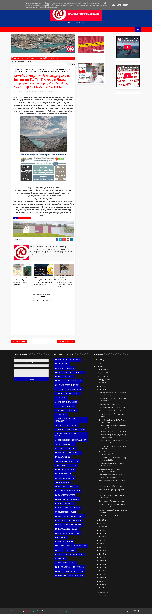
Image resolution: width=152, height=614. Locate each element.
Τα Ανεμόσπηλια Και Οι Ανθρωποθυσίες (112, 407)
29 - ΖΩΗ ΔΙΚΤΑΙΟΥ (62, 482)
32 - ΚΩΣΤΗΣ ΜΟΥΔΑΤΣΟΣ (65, 495)
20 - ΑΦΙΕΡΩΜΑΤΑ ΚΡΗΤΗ (65, 444)
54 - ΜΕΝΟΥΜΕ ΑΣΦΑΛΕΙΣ (65, 563)
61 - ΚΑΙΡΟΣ (79, 571)
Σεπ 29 (101, 386)
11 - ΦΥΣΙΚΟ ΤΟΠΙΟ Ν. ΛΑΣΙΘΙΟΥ (67, 394)
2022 (98, 360)
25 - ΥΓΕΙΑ (72, 465)
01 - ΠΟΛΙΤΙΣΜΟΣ (25, 69)
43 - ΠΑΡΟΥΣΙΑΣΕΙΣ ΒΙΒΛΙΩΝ (66, 529)
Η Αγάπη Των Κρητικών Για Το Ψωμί (111, 486)
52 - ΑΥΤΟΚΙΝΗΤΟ (77, 554)
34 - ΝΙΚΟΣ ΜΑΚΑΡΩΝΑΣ (64, 504)
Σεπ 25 (101, 527)
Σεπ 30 (101, 383)
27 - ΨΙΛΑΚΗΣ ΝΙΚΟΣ (63, 474)
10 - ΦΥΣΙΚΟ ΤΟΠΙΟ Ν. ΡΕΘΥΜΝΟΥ (68, 389)
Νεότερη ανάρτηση (19, 341)
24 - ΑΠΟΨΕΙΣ (60, 465)
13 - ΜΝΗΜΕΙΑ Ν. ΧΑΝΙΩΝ (65, 406)
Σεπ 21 (101, 540)
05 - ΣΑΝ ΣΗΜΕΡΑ (77, 372)
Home (16, 69)
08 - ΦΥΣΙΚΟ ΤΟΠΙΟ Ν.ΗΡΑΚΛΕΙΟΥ (68, 381)
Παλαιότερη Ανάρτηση (65, 341)
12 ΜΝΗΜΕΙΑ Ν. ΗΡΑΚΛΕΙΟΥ (66, 402)
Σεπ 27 (101, 520)
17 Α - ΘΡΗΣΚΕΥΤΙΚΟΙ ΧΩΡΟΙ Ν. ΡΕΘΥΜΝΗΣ (67, 435)
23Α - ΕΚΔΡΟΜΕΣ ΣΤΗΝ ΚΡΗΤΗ (67, 461)
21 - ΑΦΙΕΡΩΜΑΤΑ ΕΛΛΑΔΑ (65, 448)
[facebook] (124, 610)
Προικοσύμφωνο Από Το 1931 (109, 404)
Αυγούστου (102, 592)
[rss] (138, 610)
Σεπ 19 (101, 547)
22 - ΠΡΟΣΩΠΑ (60, 453)
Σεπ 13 (101, 568)
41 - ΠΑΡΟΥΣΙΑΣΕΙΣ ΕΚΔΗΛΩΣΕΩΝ (68, 520)
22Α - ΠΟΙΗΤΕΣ (75, 453)
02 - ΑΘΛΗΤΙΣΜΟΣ (62, 364)
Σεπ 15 (101, 561)
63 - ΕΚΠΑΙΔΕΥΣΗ (76, 576)
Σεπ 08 (101, 584)
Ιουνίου (100, 599)
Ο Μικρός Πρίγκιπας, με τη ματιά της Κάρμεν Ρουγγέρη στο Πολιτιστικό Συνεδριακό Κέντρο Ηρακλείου (43, 281)
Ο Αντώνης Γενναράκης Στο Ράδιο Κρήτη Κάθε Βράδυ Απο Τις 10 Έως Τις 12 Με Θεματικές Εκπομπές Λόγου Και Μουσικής (90, 57)
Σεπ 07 (101, 588)
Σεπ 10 (101, 578)
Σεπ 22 (101, 537)
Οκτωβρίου (102, 376)
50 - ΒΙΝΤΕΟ (71, 550)
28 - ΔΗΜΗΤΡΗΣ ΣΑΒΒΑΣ (64, 478)
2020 (98, 366)
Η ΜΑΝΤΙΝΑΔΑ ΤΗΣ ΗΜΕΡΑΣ (109, 516)
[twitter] (127, 610)
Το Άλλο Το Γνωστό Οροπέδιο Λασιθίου (113, 431)
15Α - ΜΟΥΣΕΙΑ (61, 415)
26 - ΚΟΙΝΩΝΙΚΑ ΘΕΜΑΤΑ (65, 470)
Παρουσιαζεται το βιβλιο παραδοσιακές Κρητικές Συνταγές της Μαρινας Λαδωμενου (21, 281)
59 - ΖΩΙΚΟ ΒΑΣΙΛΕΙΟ (63, 571)
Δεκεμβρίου (102, 370)
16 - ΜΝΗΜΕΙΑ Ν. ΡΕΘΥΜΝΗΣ (66, 425)
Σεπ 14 (101, 564)
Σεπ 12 (101, 571)
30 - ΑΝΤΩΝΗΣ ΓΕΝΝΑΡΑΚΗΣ (66, 487)
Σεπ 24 (101, 530)
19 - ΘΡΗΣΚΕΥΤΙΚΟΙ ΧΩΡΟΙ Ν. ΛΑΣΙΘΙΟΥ (71, 440)
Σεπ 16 (101, 557)
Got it (125, 5)
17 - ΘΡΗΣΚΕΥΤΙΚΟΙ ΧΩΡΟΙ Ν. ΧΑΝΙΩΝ (70, 429)
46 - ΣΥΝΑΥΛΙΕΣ (61, 537)
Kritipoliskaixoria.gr (61, 611)
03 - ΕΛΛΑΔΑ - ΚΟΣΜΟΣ (64, 368)
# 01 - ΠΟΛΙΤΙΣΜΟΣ (24, 218)
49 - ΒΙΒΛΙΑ (59, 550)
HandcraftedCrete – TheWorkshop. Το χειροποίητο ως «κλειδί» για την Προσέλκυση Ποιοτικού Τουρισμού (63, 282)
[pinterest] (134, 610)
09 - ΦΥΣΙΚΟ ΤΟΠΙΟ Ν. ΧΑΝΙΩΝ (67, 385)
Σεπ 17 (101, 554)
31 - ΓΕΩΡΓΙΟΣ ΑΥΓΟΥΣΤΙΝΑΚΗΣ (67, 491)
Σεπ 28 (101, 390)
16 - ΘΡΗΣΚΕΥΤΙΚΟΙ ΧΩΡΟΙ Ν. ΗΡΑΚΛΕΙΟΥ (66, 420)
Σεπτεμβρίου (102, 380)
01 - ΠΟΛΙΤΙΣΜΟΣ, (53, 91)
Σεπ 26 (101, 523)
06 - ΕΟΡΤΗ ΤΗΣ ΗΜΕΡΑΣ (64, 377)
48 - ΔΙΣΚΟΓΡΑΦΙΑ (80, 546)
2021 (98, 363)
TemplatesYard (35, 611)
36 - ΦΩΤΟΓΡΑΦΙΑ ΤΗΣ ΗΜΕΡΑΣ (67, 508)
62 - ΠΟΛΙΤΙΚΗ (60, 576)
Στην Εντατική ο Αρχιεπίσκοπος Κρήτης (112, 501)
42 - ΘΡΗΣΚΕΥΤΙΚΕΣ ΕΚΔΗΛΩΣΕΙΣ (68, 525)
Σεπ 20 (101, 544)
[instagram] (131, 610)
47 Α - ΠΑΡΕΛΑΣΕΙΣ (62, 546)
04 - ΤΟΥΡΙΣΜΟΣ (61, 372)
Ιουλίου (100, 595)
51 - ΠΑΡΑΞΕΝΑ (61, 554)
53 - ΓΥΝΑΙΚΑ (60, 559)
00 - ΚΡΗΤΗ (59, 360)
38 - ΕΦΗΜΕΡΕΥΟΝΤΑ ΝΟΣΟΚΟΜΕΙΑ (69, 516)
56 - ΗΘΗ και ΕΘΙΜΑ (63, 567)
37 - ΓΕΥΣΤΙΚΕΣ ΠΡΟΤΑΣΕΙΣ (65, 512)
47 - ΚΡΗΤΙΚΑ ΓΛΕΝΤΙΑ (64, 542)
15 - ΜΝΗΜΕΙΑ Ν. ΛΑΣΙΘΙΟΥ (66, 410)
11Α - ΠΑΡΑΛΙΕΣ (61, 398)
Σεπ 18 (101, 551)
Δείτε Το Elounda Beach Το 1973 (110, 411)
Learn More (116, 5)
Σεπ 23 (101, 534)
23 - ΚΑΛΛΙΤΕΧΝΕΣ (62, 457)
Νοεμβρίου (102, 373)
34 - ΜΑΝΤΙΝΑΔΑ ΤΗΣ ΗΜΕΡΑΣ (67, 499)
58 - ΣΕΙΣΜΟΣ (78, 567)
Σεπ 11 (101, 574)
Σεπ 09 (101, 581)
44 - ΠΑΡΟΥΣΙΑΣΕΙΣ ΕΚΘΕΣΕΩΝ (67, 533)
